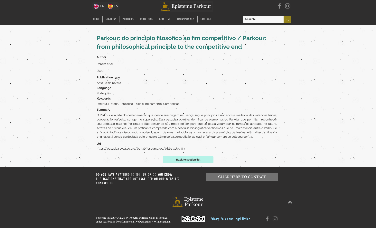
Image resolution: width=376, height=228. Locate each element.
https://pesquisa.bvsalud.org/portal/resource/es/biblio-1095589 (141, 148)
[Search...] (287, 19)
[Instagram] (287, 6)
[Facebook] (279, 6)
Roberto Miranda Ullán (142, 217)
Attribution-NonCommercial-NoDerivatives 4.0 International (137, 221)
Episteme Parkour (106, 217)
